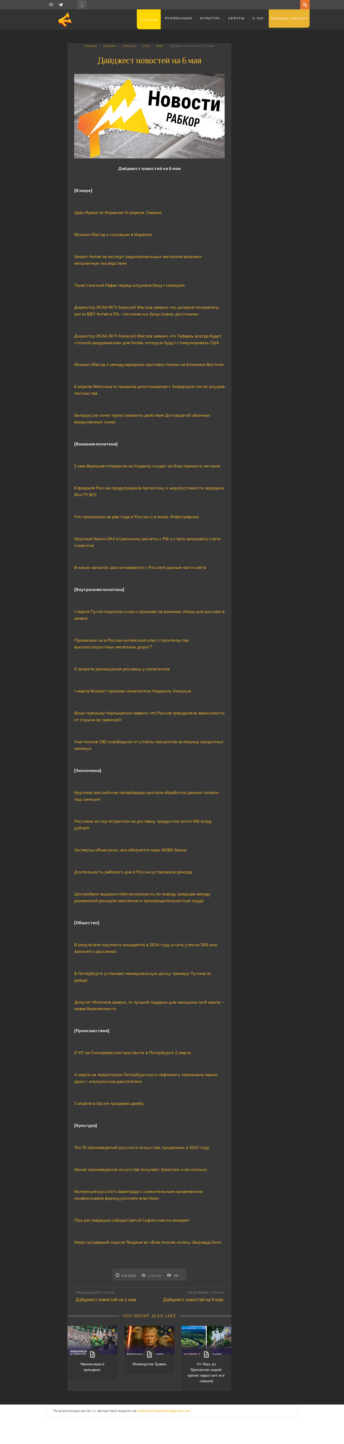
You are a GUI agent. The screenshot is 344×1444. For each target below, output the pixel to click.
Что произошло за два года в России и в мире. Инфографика (136, 516)
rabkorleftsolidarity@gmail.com (163, 1410)
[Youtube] (51, 4)
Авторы (236, 18)
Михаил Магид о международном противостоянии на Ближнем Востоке (149, 364)
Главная (149, 20)
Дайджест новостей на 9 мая (193, 1299)
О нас (258, 18)
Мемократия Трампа (149, 1364)
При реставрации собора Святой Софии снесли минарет (132, 1219)
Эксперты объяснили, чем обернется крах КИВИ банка (130, 849)
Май (159, 46)
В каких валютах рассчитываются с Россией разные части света (140, 567)
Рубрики (109, 46)
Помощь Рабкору (289, 18)
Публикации (178, 18)
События (128, 46)
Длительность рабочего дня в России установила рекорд (133, 871)
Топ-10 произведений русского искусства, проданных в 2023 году (141, 1147)
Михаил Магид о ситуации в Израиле (113, 234)
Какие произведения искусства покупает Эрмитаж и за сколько (140, 1169)
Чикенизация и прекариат (92, 1367)
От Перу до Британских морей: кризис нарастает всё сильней (206, 1372)
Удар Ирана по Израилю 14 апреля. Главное (118, 212)
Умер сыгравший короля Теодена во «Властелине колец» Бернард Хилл (147, 1242)
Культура (210, 18)
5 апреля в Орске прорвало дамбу (109, 1103)
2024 (146, 46)
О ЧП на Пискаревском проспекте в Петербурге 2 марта (132, 1052)
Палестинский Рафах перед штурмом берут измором (130, 285)
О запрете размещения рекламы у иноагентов (122, 668)
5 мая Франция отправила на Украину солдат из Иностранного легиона (147, 465)
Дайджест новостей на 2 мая (106, 1299)
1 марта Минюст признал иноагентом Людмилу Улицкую (132, 690)
